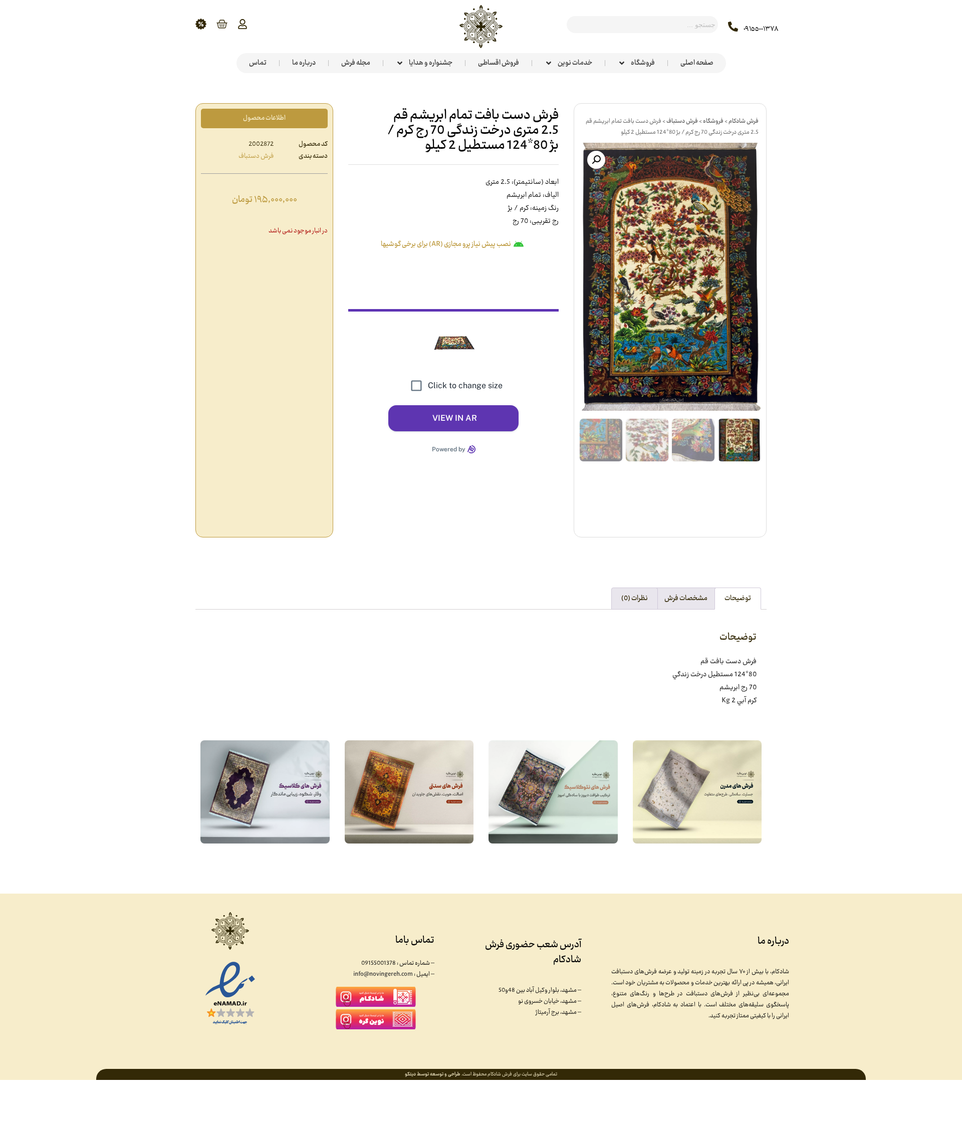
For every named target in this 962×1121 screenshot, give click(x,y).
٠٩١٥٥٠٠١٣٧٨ (761, 29)
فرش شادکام (744, 121)
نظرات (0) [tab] (634, 598)
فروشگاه (643, 63)
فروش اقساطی (498, 63)
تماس (258, 63)
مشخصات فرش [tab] (685, 598)
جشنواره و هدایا (430, 63)
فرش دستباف (682, 121)
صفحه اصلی (696, 63)
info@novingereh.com (383, 974)
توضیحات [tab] (738, 598)
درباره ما (304, 63)
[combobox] (642, 24)
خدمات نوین (575, 63)
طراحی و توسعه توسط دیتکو (432, 1074)
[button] (596, 160)
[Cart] (221, 24)
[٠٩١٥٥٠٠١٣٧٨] (733, 27)
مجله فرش (355, 63)
